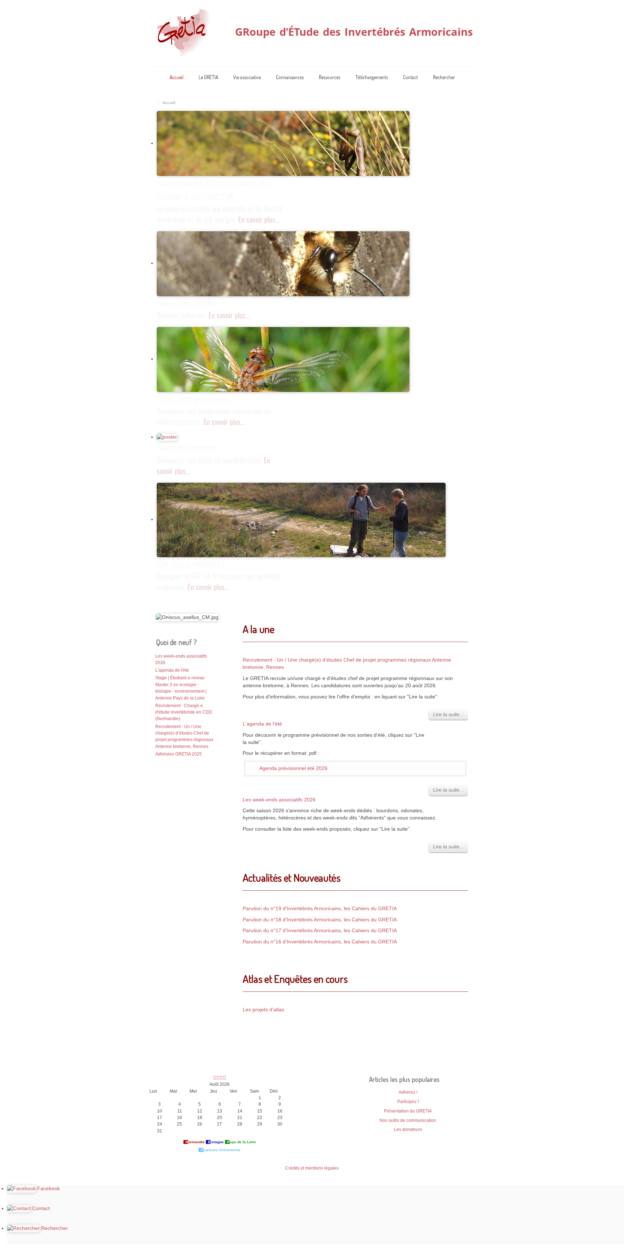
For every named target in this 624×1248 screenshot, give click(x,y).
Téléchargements (371, 77)
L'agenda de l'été (262, 724)
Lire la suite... (448, 714)
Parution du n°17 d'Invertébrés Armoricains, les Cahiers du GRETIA (320, 930)
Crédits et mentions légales (312, 1168)
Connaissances (290, 77)
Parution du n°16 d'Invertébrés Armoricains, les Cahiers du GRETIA (320, 941)
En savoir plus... (259, 219)
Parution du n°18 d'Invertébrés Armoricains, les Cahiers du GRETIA (320, 919)
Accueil (176, 77)
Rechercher (444, 77)
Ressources (329, 77)
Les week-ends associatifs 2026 (279, 799)
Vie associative (247, 77)
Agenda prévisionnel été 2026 (293, 768)
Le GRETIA (208, 77)
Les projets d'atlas (263, 1009)
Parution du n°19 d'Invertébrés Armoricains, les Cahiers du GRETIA (320, 908)
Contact (410, 77)
